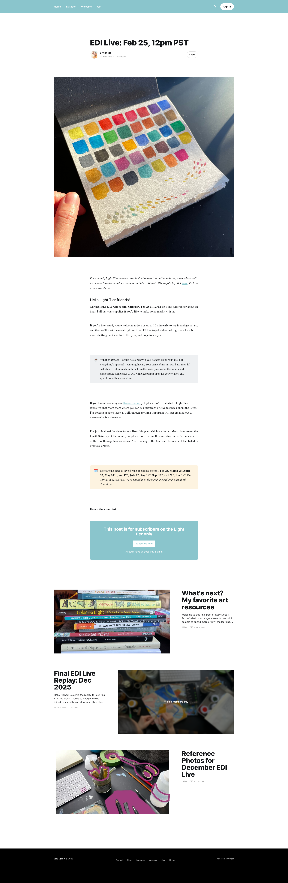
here (185, 283)
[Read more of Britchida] (94, 54)
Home (57, 6)
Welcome (86, 6)
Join (98, 6)
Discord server (132, 403)
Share (192, 54)
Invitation (71, 6)
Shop (129, 860)
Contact (119, 860)
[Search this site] (215, 6)
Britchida (105, 52)
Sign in (227, 6)
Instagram (140, 860)
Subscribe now (144, 543)
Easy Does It (59, 858)
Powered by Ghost (225, 858)
